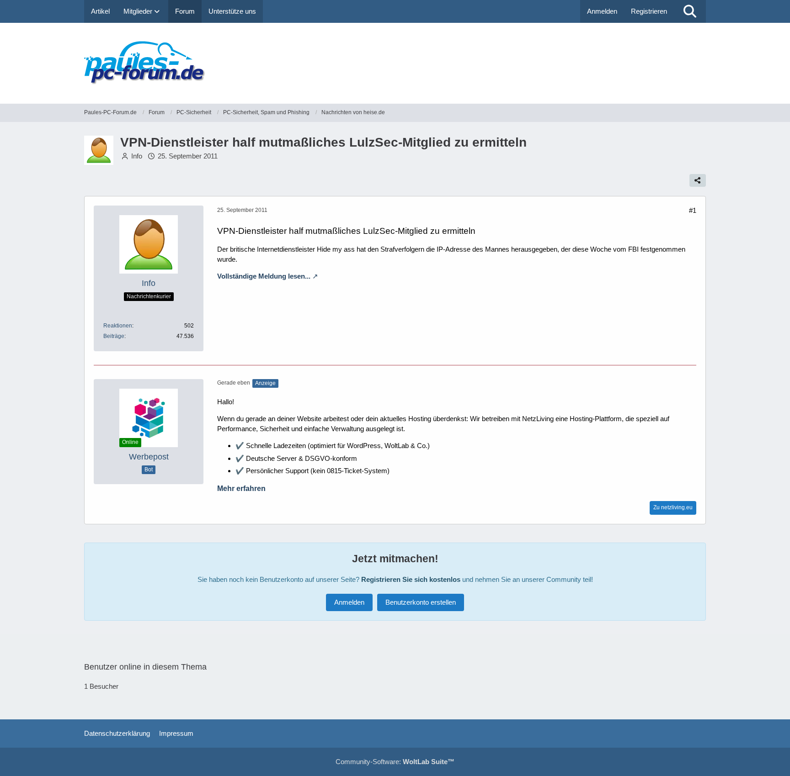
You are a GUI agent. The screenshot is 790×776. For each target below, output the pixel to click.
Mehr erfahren (241, 488)
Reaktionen (117, 325)
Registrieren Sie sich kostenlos (410, 579)
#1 (692, 210)
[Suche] (690, 11)
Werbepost (149, 456)
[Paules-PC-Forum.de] (395, 63)
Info (136, 156)
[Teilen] (697, 180)
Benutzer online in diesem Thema (145, 666)
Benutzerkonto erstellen (420, 602)
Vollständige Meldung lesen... (263, 276)
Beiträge (113, 336)
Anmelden (602, 11)
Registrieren (649, 11)
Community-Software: (395, 761)
